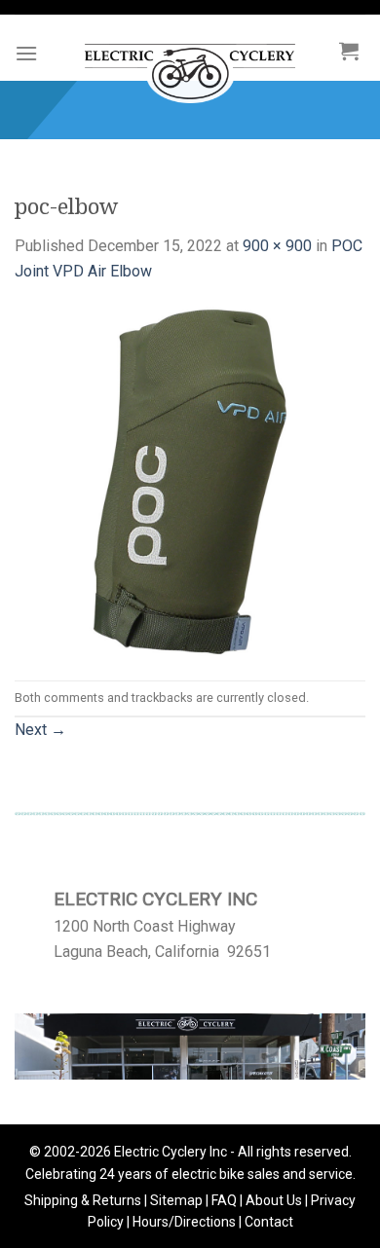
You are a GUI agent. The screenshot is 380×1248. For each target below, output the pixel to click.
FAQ (224, 1200)
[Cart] (349, 50)
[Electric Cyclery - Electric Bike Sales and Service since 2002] (190, 63)
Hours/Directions (184, 1222)
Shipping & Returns (82, 1200)
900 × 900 (277, 246)
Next (40, 729)
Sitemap (176, 1200)
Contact (269, 1222)
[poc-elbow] (190, 481)
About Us (274, 1200)
